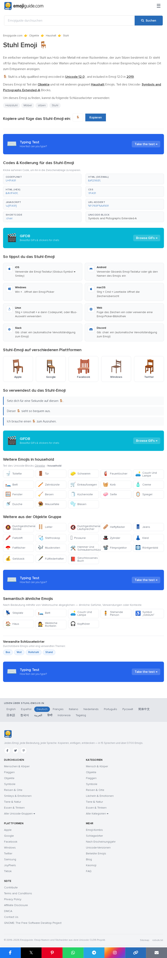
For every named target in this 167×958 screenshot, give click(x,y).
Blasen (78, 504)
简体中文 (144, 709)
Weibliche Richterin (47, 624)
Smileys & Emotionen (18, 796)
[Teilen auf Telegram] (94, 952)
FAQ (88, 871)
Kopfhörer (80, 624)
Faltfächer (15, 547)
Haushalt (51, 35)
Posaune (78, 538)
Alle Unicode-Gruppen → (19, 813)
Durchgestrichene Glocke (19, 527)
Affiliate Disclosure (16, 905)
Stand (49, 652)
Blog (89, 859)
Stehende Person (113, 613)
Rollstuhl (33, 652)
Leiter (45, 527)
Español (26, 709)
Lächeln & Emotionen (100, 796)
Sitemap (144, 940)
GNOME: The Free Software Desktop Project (33, 923)
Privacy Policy (12, 899)
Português (110, 709)
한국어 (24, 715)
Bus (8, 652)
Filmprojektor (115, 547)
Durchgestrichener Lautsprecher (84, 527)
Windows (10, 847)
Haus (12, 624)
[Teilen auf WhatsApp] (73, 952)
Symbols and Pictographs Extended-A (112, 218)
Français (58, 709)
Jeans (142, 527)
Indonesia (64, 715)
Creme (143, 484)
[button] (42, 179)
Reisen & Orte (13, 790)
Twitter (8, 853)
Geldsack (14, 558)
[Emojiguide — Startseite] (8, 734)
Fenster (13, 494)
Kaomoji (91, 865)
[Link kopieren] (135, 952)
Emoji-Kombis (94, 830)
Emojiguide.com (12, 35)
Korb (109, 484)
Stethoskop (49, 538)
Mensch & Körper (97, 766)
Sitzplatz (14, 613)
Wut (19, 652)
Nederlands (91, 709)
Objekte (34, 35)
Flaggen (9, 772)
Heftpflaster (114, 527)
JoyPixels (10, 865)
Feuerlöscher (115, 473)
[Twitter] (15, 750)
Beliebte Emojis (96, 853)
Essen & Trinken (14, 807)
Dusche (13, 504)
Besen (46, 494)
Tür (43, 473)
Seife (110, 494)
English (11, 709)
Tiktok (8, 871)
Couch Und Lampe (146, 474)
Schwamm (80, 473)
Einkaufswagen (83, 484)
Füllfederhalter (51, 558)
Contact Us (11, 917)
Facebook (10, 841)
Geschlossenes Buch (84, 559)
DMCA (8, 911)
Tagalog (81, 715)
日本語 (11, 715)
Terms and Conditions (18, 893)
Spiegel (143, 494)
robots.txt (157, 940)
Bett (11, 484)
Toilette (13, 473)
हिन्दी (49, 715)
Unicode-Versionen (98, 847)
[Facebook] (7, 750)
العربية (38, 715)
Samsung (10, 859)
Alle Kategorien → (97, 813)
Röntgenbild (146, 547)
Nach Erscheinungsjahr (100, 841)
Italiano (73, 709)
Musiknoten (49, 547)
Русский (127, 709)
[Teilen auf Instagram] (114, 952)
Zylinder (111, 538)
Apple (8, 830)
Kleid (142, 538)
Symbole (9, 784)
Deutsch (42, 709)
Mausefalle (48, 504)
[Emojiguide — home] (24, 6)
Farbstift (14, 538)
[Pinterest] (23, 750)
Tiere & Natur (12, 801)
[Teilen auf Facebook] (10, 952)
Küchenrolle (81, 494)
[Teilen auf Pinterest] (52, 952)
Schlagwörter (94, 835)
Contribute (11, 887)
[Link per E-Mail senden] (156, 952)
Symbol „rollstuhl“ (144, 613)
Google (9, 835)
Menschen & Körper (17, 766)
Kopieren (95, 117)
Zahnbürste (49, 484)
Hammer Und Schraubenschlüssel (84, 548)
